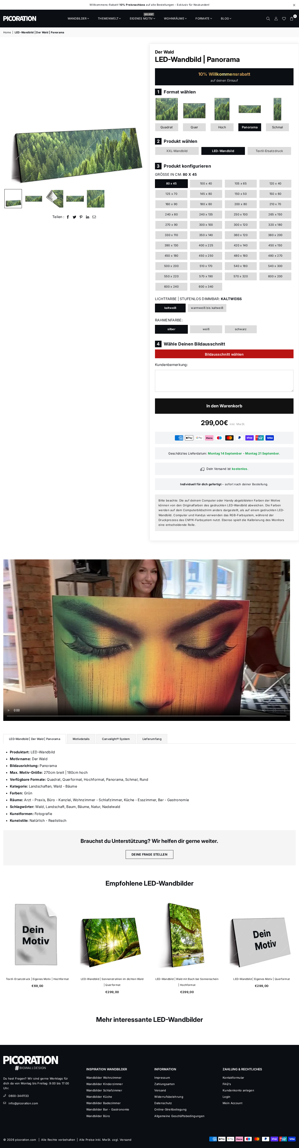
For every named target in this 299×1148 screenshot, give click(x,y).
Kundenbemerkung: (171, 364)
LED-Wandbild (223, 151)
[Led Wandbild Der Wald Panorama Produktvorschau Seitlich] (13, 198)
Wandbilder (77, 18)
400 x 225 (206, 245)
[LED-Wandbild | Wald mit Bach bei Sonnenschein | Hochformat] (187, 935)
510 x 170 (206, 266)
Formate (202, 18)
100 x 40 (206, 183)
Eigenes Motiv (141, 17)
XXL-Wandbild (177, 151)
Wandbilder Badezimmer (103, 1103)
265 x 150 (275, 214)
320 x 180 (275, 224)
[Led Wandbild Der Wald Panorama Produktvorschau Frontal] (33, 198)
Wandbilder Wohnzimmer (104, 1077)
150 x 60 (275, 193)
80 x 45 (171, 183)
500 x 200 (171, 266)
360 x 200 (275, 235)
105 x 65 (241, 183)
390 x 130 (171, 245)
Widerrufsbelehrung (168, 1096)
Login (226, 1096)
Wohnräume (174, 18)
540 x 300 (275, 266)
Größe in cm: (176, 174)
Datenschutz (163, 1103)
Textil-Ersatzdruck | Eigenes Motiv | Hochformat (37, 979)
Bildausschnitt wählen (224, 354)
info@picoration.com (23, 1103)
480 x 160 (241, 255)
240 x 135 (206, 214)
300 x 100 (206, 224)
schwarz (241, 329)
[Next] (140, 115)
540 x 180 (241, 266)
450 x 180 (171, 255)
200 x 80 (240, 204)
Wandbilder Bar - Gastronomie (107, 1109)
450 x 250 (206, 255)
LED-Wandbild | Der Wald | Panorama (34, 739)
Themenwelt (108, 18)
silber (171, 329)
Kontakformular (233, 1077)
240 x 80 (171, 214)
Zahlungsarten (164, 1084)
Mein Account (232, 1103)
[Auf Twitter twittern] (74, 217)
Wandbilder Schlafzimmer (104, 1090)
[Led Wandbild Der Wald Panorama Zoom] (95, 198)
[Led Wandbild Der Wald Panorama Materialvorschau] (54, 198)
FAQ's (227, 1084)
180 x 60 (206, 204)
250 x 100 (241, 214)
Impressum (162, 1077)
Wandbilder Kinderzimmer (104, 1084)
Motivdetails (81, 739)
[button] (292, 18)
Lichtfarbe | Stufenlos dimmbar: (198, 299)
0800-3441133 (19, 1096)
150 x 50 (241, 193)
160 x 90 (171, 204)
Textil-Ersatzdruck (269, 151)
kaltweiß (170, 308)
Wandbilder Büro (98, 1116)
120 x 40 (275, 183)
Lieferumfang (152, 739)
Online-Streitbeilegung (170, 1109)
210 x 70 (275, 204)
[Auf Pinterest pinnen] (81, 217)
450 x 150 (275, 245)
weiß (206, 329)
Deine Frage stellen (149, 854)
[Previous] (9, 115)
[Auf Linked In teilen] (87, 217)
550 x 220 (171, 276)
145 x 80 (206, 193)
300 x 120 (241, 224)
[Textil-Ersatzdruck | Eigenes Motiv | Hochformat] (37, 935)
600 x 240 (171, 286)
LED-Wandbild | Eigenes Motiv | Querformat (261, 979)
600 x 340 (206, 286)
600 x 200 (275, 276)
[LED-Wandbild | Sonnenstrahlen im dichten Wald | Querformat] (112, 935)
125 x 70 (171, 193)
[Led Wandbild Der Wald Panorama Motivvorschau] (75, 198)
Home (7, 32)
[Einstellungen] (276, 18)
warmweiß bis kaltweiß (207, 308)
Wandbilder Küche (99, 1096)
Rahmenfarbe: (169, 320)
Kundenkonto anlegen (238, 1090)
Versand (160, 1090)
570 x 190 (206, 276)
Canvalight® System (116, 739)
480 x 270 (275, 255)
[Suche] (268, 18)
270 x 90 (171, 224)
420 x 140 (241, 245)
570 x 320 (241, 276)
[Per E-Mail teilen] (94, 217)
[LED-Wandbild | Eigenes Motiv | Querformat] (262, 935)
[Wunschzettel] (284, 18)
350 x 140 (206, 235)
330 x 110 (171, 235)
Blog (225, 18)
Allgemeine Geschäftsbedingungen (179, 1116)
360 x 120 (241, 235)
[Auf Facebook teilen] (68, 217)
